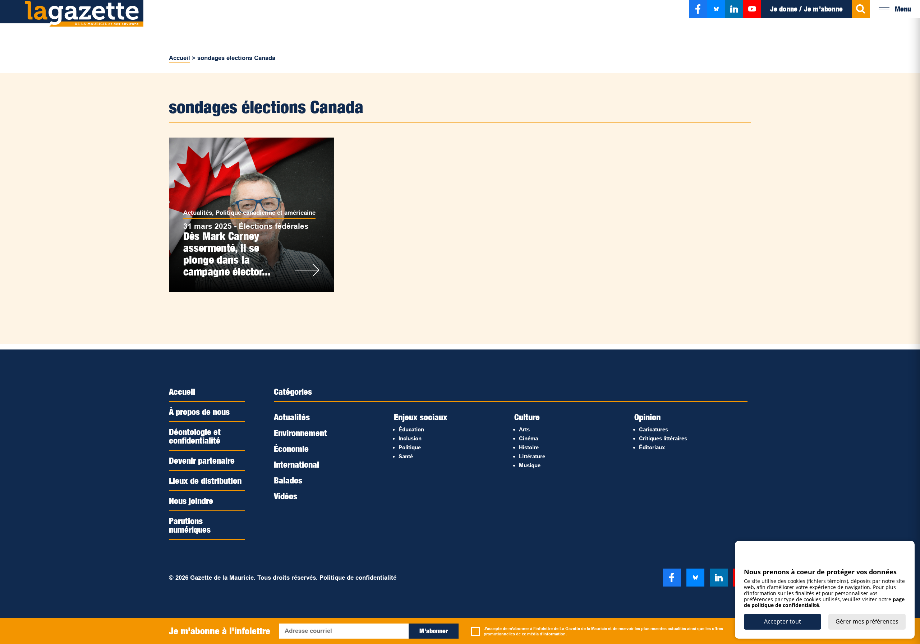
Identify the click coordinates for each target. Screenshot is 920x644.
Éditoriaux (652, 447)
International (296, 464)
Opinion (647, 417)
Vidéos (285, 496)
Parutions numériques (190, 525)
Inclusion (410, 438)
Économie (291, 449)
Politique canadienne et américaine (266, 212)
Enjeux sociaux (420, 417)
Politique (410, 447)
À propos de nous (199, 412)
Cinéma (528, 438)
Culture (527, 417)
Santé (406, 456)
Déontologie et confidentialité (195, 436)
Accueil (179, 58)
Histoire (529, 447)
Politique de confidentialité (357, 577)
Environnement (300, 433)
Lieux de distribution (205, 481)
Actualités (197, 212)
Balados (288, 480)
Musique (529, 465)
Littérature (532, 456)
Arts (524, 429)
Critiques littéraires (663, 438)
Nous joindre (191, 501)
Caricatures (653, 429)
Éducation (411, 429)
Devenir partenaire (202, 460)
